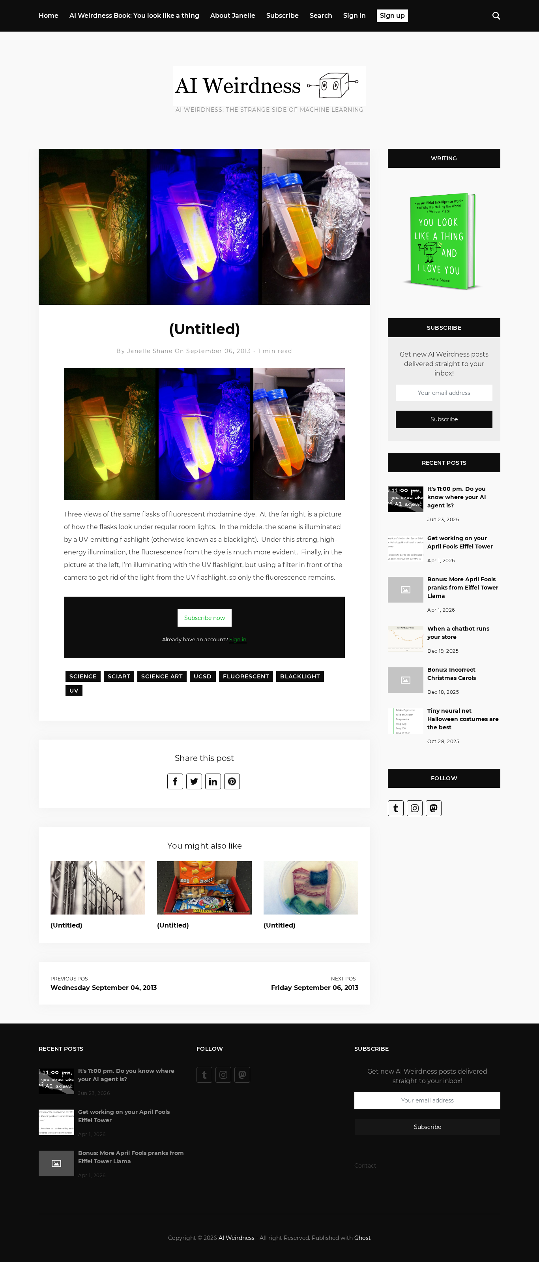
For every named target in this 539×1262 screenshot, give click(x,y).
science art (162, 676)
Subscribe (282, 15)
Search (321, 15)
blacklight (300, 676)
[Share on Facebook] (175, 781)
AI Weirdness (237, 1237)
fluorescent (246, 676)
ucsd (203, 676)
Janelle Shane (150, 351)
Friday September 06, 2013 (314, 988)
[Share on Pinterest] (232, 781)
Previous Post (70, 979)
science (83, 676)
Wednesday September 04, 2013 (104, 988)
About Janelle (232, 15)
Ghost (362, 1237)
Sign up (392, 15)
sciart (119, 676)
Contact (365, 1165)
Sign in (354, 15)
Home (48, 15)
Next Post (344, 979)
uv (74, 690)
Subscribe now (204, 618)
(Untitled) (66, 925)
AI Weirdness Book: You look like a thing (134, 15)
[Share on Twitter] (194, 781)
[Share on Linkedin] (213, 781)
